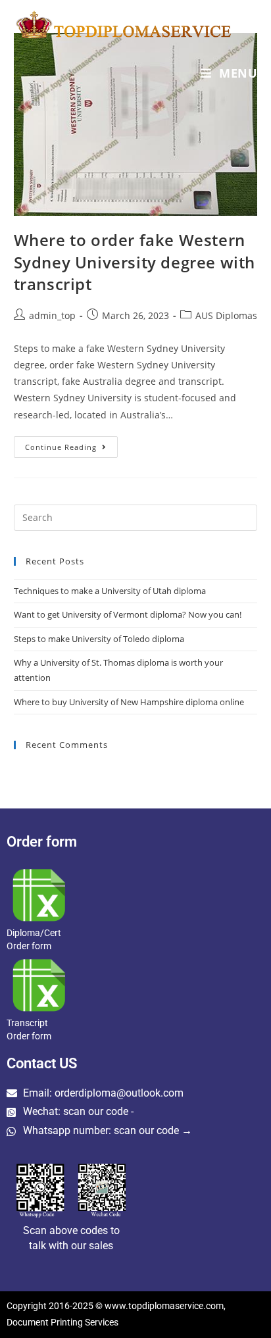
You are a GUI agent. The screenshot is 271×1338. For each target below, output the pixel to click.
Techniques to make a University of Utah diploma (110, 591)
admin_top (52, 315)
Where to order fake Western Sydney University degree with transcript (134, 262)
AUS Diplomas (226, 315)
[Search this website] (136, 516)
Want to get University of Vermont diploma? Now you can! (127, 614)
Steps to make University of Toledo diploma (99, 639)
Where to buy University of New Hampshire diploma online (129, 702)
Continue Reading (71, 444)
